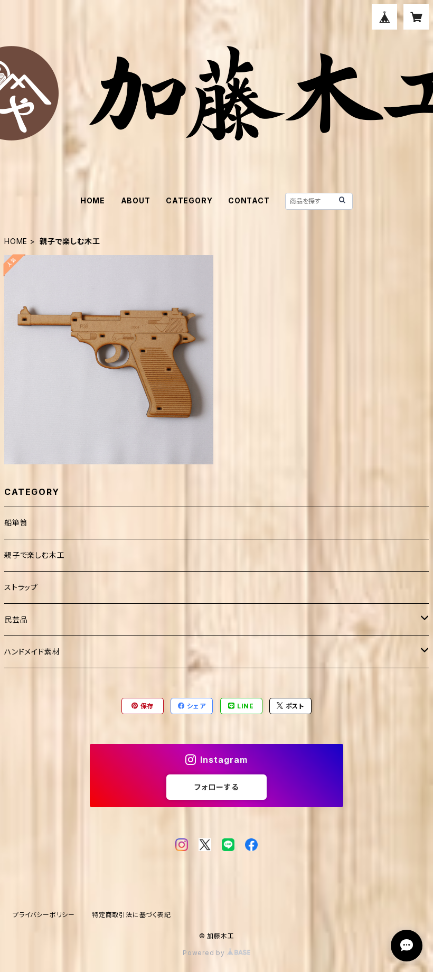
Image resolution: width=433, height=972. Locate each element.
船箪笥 (15, 522)
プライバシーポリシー (44, 915)
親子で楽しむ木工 (34, 554)
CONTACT (249, 200)
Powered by (205, 953)
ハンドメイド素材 (32, 651)
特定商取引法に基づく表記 (131, 915)
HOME (92, 200)
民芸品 (15, 619)
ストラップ (21, 587)
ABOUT (135, 200)
